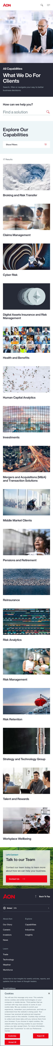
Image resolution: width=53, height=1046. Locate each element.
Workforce (8, 969)
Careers (6, 929)
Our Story (7, 924)
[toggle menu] (48, 5)
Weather (7, 964)
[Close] (49, 993)
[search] (42, 5)
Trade (5, 954)
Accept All (12, 1042)
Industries (29, 929)
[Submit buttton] (48, 112)
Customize (12, 1036)
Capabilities (30, 924)
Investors (7, 934)
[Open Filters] (26, 144)
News (5, 939)
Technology (8, 959)
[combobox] (23, 112)
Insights (29, 934)
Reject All (40, 1036)
